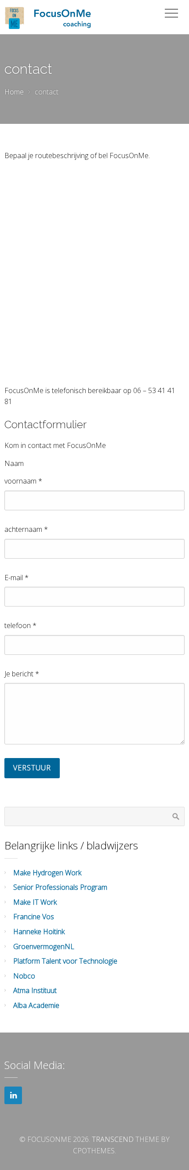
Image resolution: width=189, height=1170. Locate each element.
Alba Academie (36, 1005)
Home (14, 92)
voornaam (23, 481)
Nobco (24, 976)
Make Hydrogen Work (47, 873)
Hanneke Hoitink (39, 931)
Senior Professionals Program (60, 887)
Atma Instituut (35, 990)
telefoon (20, 625)
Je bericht (21, 674)
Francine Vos (33, 916)
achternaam (26, 529)
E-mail (16, 577)
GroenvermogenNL (43, 946)
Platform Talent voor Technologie (65, 961)
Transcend (113, 1139)
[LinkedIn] (13, 1095)
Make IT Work (35, 902)
